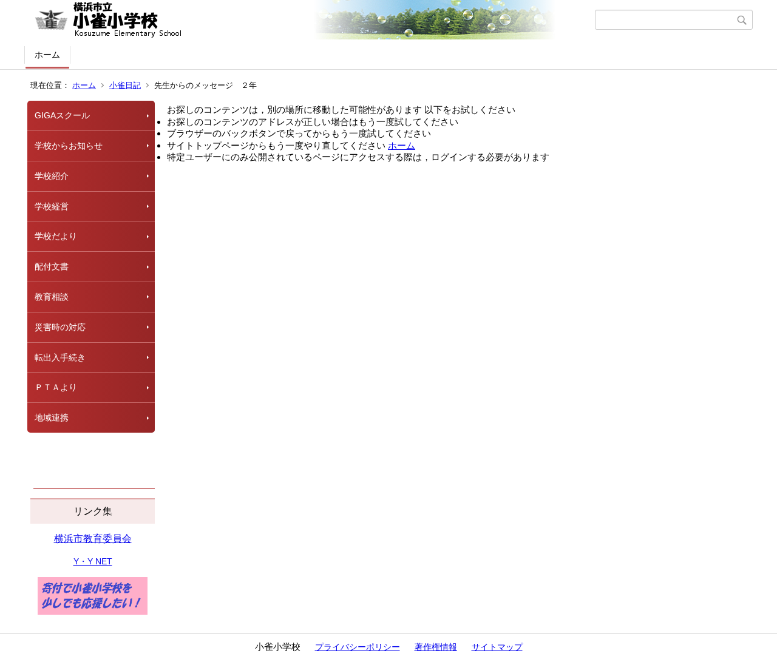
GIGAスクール (62, 115)
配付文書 (52, 266)
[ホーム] (311, 20)
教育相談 (52, 297)
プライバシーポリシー (357, 647)
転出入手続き (60, 357)
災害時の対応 (60, 327)
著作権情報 (436, 647)
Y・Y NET (92, 561)
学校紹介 (52, 176)
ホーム (47, 54)
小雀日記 (125, 85)
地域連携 (52, 417)
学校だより (56, 236)
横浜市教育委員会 (93, 538)
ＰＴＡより (56, 387)
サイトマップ (497, 647)
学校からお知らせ (69, 145)
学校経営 (52, 206)
